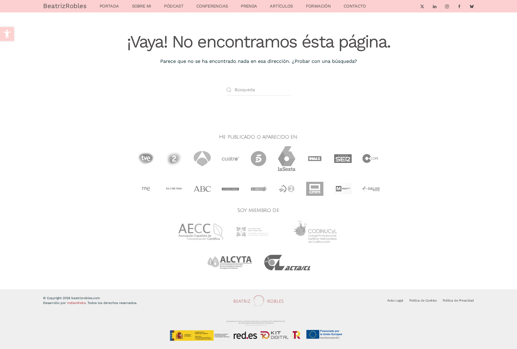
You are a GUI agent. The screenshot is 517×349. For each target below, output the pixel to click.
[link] (7, 34)
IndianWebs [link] (76, 303)
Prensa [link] (249, 6)
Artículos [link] (281, 6)
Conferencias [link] (212, 6)
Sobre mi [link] (141, 6)
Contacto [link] (355, 6)
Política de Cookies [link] (423, 300)
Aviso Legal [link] (395, 300)
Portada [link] (109, 6)
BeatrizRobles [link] (65, 6)
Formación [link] (318, 6)
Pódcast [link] (173, 6)
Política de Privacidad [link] (458, 300)
